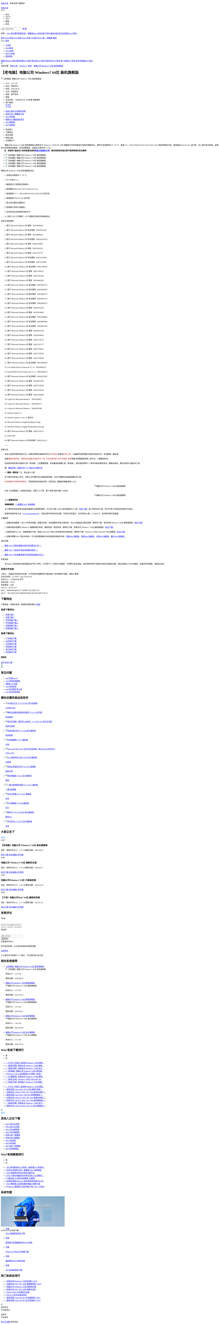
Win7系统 (18, 38)
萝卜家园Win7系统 (67, 61)
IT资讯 (8, 45)
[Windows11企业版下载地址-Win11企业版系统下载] (33, 1226)
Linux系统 (10, 51)
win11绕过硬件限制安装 (16, 33)
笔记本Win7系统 (38, 61)
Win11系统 (26, 38)
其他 (7, 41)
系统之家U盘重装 (13, 1138)
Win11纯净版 (11, 1140)
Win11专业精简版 (12, 1129)
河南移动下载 (11, 647)
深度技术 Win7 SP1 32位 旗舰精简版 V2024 (23, 1284)
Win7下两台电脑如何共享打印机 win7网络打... (25, 1176)
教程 (55, 38)
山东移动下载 (11, 641)
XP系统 (34, 38)
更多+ (3, 837)
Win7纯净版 (10, 117)
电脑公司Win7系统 (8, 61)
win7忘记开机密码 (13, 692)
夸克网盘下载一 (12, 620)
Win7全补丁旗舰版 (13, 1146)
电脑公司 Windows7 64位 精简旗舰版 (20, 999)
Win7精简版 (10, 122)
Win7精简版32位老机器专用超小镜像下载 (23, 1184)
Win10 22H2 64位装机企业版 (18, 1292)
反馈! (38, 604)
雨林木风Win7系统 (52, 61)
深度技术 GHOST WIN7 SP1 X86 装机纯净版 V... (26, 1092)
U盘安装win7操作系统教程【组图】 (21, 1178)
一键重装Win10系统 (34, 33)
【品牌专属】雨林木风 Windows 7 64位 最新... (25, 1066)
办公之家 (41, 38)
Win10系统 (9, 38)
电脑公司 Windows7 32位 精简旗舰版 (20, 983)
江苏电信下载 (11, 644)
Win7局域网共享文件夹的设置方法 (20, 1173)
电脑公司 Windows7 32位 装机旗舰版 (20, 1016)
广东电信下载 (11, 638)
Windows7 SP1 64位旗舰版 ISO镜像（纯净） (24, 1074)
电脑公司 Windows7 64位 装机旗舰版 (48, 66)
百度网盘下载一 (12, 626)
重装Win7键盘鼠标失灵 (15, 119)
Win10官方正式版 (12, 1127)
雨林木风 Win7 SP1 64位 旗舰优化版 (21, 1289)
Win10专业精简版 (12, 1132)
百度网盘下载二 (12, 628)
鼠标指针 (9, 56)
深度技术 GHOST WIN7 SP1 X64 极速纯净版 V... (26, 1098)
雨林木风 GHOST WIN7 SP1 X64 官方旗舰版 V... (26, 1106)
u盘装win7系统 (11, 684)
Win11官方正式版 (12, 1124)
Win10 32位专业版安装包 (16, 1295)
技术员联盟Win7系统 (84, 61)
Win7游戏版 (10, 125)
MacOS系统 (10, 54)
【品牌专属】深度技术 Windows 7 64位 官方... (25, 1068)
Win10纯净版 (11, 1143)
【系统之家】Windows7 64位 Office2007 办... (24, 1079)
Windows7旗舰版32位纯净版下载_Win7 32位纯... (25, 1187)
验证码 (3, 930)
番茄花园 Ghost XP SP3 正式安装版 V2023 (23, 1300)
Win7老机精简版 (12, 1149)
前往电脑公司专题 (16, 855)
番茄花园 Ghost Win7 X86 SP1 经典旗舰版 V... (24, 1095)
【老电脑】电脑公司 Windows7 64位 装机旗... (24, 1071)
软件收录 (14, 1322)
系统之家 (4, 3)
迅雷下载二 (10, 617)
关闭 (3, 662)
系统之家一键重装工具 (15, 114)
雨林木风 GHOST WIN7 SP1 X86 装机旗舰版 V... (26, 1100)
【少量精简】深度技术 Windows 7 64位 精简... (25, 1077)
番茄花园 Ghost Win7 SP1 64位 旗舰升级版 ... (24, 1089)
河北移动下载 (11, 652)
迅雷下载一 (10, 615)
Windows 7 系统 (25, 66)
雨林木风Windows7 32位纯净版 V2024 (21, 1281)
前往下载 (8, 662)
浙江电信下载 (11, 649)
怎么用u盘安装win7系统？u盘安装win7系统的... (25, 1167)
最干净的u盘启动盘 (50, 33)
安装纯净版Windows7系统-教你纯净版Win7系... (25, 1181)
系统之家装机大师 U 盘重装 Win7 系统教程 (23, 1170)
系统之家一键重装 (13, 1135)
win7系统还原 (11, 686)
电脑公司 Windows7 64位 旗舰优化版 (21, 1287)
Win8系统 (9, 48)
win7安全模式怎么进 (14, 689)
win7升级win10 (11, 678)
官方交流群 (6, 1322)
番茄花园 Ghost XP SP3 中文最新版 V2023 (23, 1298)
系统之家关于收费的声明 (16, 111)
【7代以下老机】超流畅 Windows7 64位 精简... (25, 1063)
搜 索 (25, 29)
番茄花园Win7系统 (23, 61)
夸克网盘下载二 (12, 623)
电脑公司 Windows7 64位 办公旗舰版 (20, 1032)
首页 (3, 38)
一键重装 (48, 38)
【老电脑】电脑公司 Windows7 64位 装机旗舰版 (25, 967)
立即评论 (4, 951)
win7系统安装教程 (13, 681)
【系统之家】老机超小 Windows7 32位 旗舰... (24, 1082)
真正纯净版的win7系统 (67, 33)
